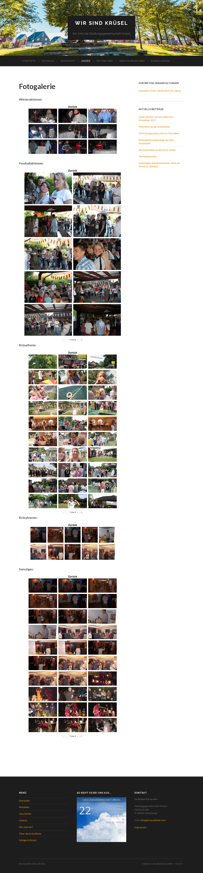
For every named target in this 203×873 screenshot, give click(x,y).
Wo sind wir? (105, 61)
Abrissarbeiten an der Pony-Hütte (157, 149)
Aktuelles (48, 61)
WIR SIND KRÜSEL (101, 23)
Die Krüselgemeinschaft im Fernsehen (159, 133)
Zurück (72, 106)
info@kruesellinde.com (153, 820)
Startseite (29, 61)
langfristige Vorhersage (101, 839)
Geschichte (68, 61)
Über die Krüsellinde (132, 61)
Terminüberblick (148, 156)
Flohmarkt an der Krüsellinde (154, 126)
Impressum (140, 827)
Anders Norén (164, 864)
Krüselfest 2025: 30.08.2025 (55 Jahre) (160, 90)
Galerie (85, 61)
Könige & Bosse (160, 61)
